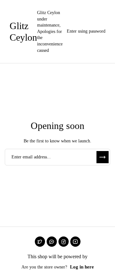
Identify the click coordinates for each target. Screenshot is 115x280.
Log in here (82, 266)
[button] (84, 31)
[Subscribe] (102, 157)
